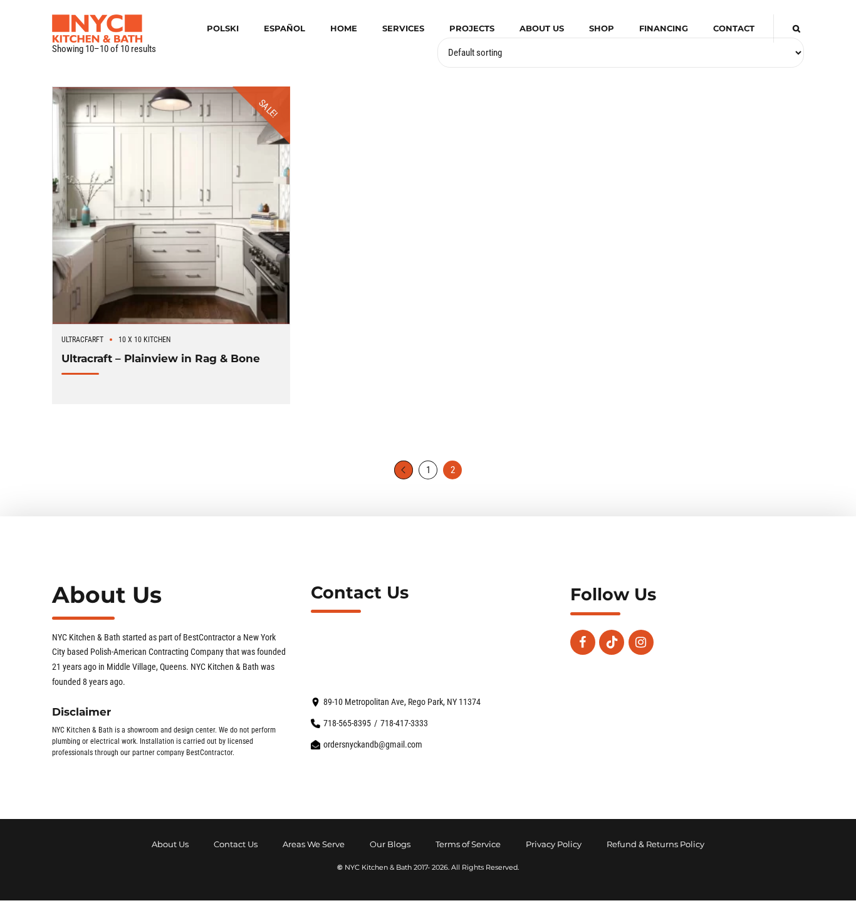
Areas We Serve (314, 844)
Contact (733, 28)
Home (343, 28)
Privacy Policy (554, 844)
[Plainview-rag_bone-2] (171, 205)
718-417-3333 (404, 723)
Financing (663, 28)
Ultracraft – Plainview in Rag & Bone (160, 358)
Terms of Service (468, 844)
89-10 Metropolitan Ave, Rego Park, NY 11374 (402, 702)
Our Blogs (390, 844)
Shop (601, 28)
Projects (471, 28)
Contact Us (236, 844)
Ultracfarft (82, 339)
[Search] (796, 28)
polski (223, 28)
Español (284, 28)
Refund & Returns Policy (655, 844)
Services (403, 28)
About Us (541, 28)
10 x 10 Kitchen (144, 339)
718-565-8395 (347, 723)
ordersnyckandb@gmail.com (372, 744)
